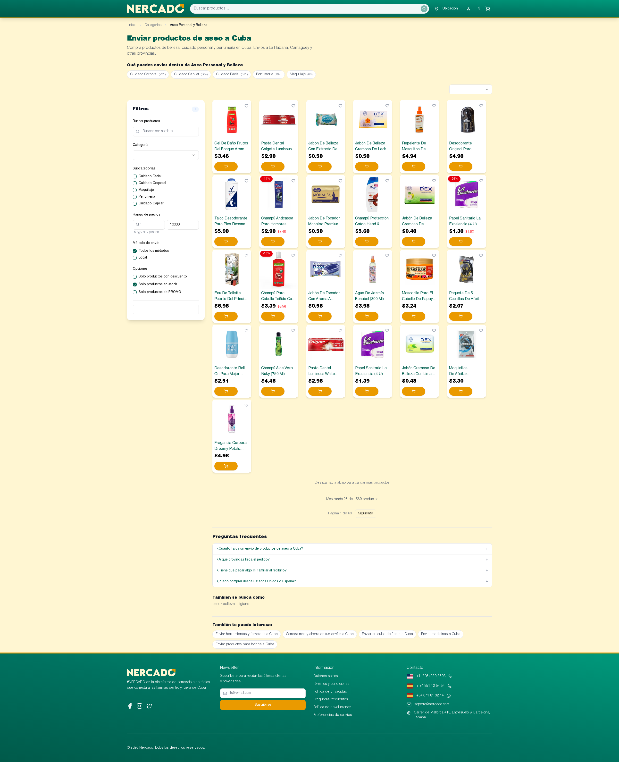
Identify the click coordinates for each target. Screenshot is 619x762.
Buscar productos (146, 121)
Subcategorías (144, 168)
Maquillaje (301, 74)
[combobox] (470, 89)
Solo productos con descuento (163, 276)
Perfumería (269, 74)
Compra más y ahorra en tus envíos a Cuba (320, 634)
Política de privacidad (330, 692)
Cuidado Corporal (148, 74)
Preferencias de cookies (332, 715)
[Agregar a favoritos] (246, 106)
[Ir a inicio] (155, 8)
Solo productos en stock (158, 284)
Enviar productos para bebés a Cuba (245, 644)
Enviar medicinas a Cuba (440, 634)
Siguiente (365, 513)
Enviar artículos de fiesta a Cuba (387, 634)
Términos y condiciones (331, 684)
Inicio (132, 25)
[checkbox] (135, 176)
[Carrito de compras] (487, 8)
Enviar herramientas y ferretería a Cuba (247, 634)
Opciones (140, 269)
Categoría (140, 145)
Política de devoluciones (332, 707)
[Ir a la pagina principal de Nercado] (151, 672)
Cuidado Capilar (191, 74)
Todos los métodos (154, 251)
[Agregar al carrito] (226, 166)
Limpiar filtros (166, 309)
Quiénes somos (325, 676)
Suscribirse (263, 705)
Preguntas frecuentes (330, 699)
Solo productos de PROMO (160, 292)
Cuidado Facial (232, 74)
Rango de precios (146, 215)
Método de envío (146, 243)
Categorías (153, 25)
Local (143, 258)
